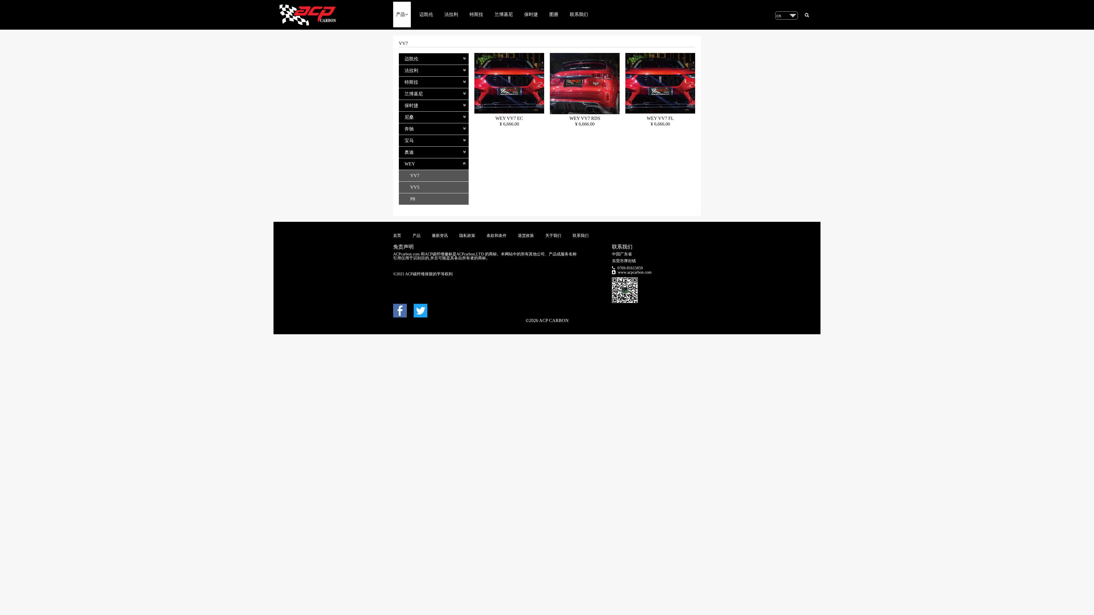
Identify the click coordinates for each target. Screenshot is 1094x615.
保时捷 (531, 14)
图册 (553, 14)
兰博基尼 (504, 14)
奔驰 (409, 128)
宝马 (409, 140)
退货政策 (526, 235)
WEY (410, 163)
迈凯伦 (426, 14)
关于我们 (553, 235)
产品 (400, 14)
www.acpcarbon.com (635, 272)
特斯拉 (476, 14)
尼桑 (409, 117)
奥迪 (409, 152)
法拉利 (451, 14)
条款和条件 (497, 235)
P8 (412, 198)
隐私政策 (467, 235)
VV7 (414, 175)
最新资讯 (440, 235)
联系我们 (579, 14)
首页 (397, 235)
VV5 (414, 187)
